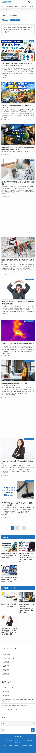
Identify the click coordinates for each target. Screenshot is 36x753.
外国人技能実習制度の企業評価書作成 (14, 705)
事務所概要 (6, 654)
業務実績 (6, 674)
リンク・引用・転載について (26, 740)
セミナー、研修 (8, 688)
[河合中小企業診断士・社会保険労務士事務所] (6, 2)
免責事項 (16, 740)
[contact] (20, 737)
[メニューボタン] (33, 2)
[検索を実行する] (33, 730)
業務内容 (6, 666)
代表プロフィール (8, 658)
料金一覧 (6, 670)
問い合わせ (18, 742)
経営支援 (6, 691)
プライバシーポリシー (8, 740)
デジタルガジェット (15, 19)
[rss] (18, 737)
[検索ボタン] (29, 2)
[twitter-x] (16, 737)
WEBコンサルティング (10, 709)
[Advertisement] (18, 217)
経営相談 (6, 695)
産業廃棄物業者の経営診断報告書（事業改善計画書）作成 (18, 700)
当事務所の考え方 (8, 662)
